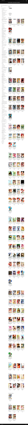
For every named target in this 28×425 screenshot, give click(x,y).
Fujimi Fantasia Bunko (4, 37)
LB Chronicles (3, 73)
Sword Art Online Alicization (4, 110)
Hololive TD (3, 49)
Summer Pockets (3, 106)
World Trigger (3, 118)
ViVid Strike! (3, 117)
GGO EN (2, 127)
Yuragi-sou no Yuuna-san (4, 119)
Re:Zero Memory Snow (4, 92)
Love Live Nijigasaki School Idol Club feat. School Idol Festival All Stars (4, 68)
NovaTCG (3, 0)
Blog (19, 0)
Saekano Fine (3, 100)
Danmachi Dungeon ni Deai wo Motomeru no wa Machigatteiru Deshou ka (4, 19)
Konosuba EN (3, 133)
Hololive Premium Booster (4, 50)
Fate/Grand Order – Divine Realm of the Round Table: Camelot (4, 29)
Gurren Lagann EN (3, 129)
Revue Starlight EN (3, 139)
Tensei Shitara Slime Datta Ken (4, 114)
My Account (23, 0)
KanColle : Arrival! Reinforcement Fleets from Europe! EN (4, 132)
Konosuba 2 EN (3, 134)
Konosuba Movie (3, 66)
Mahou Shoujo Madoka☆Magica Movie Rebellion (4, 76)
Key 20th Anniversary (4, 61)
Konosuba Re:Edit (3, 65)
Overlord (2, 84)
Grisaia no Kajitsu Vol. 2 (4, 39)
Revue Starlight (3, 94)
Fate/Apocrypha (3, 27)
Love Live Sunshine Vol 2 (4, 70)
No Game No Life (3, 83)
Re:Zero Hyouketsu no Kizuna (4, 93)
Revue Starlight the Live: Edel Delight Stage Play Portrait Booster (4, 97)
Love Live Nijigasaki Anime (4, 69)
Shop (17, 0)
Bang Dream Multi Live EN (4, 123)
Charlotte (3, 16)
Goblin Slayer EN (3, 128)
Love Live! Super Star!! (4, 72)
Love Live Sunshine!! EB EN (4, 135)
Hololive (2, 143)
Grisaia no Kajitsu (3, 38)
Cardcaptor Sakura (3, 15)
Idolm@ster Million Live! (4, 51)
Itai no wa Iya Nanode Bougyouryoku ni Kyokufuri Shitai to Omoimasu (4, 54)
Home (16, 0)
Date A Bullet (3, 26)
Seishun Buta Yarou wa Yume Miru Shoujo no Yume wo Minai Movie (4, 103)
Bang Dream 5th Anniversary (4, 14)
